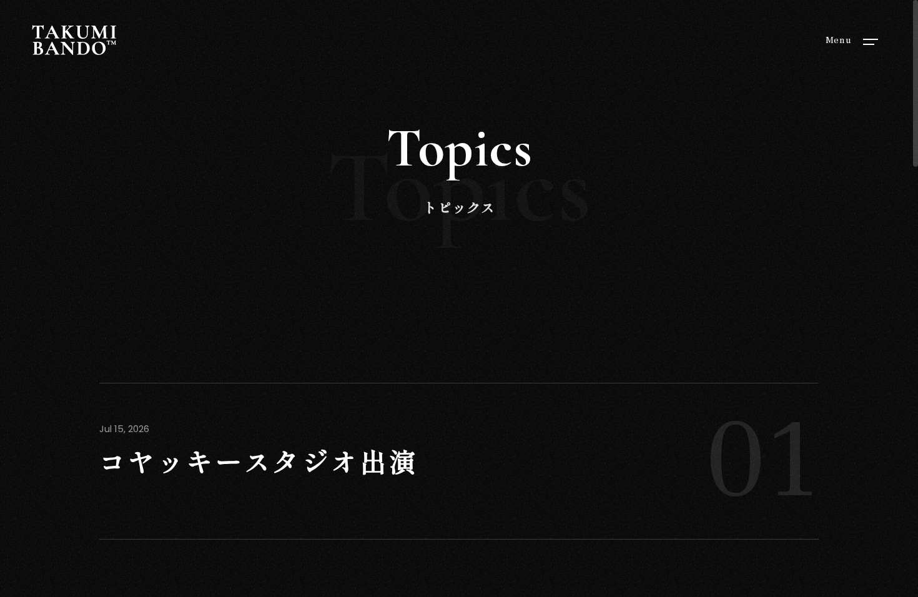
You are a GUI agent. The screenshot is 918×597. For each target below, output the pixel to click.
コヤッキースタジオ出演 (258, 464)
